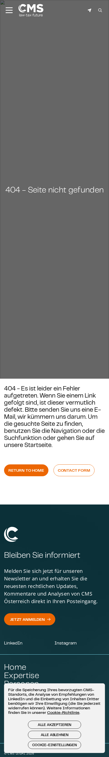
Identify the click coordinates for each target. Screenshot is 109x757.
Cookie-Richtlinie (63, 712)
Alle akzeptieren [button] (54, 724)
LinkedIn (13, 643)
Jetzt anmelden (27, 619)
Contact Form (74, 470)
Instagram (66, 643)
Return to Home (26, 470)
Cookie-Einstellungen (54, 745)
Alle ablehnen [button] (54, 735)
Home (15, 667)
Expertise (21, 675)
